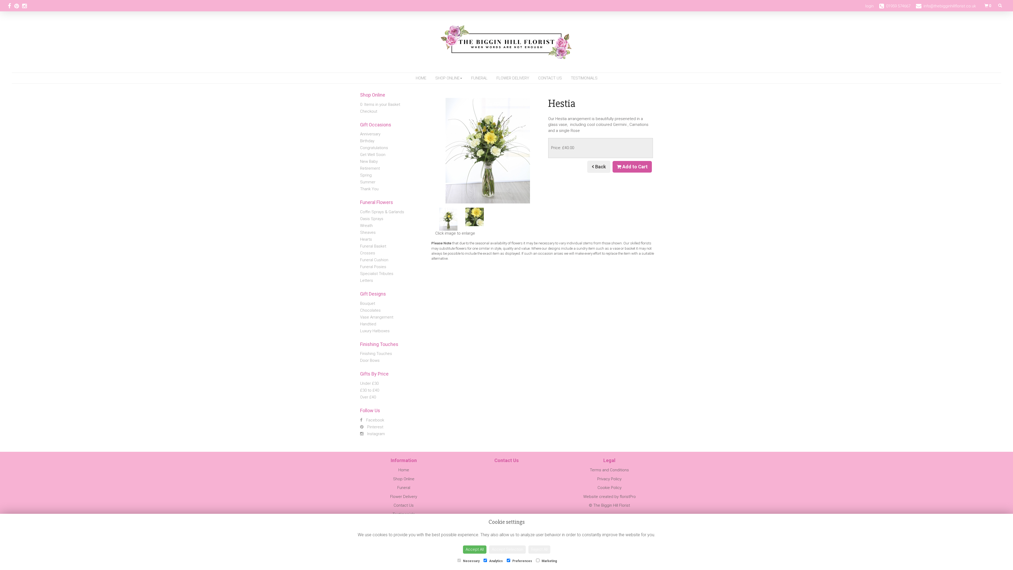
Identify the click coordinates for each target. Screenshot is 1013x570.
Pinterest (374, 427)
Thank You (369, 189)
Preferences (522, 561)
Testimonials (584, 78)
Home (421, 78)
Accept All (475, 549)
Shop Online (447, 78)
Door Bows (370, 360)
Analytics (495, 561)
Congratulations (374, 147)
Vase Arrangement (376, 317)
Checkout (368, 111)
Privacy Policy (609, 479)
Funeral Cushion (374, 260)
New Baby (369, 161)
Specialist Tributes (376, 273)
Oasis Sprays (371, 218)
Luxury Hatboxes (375, 331)
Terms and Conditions (609, 470)
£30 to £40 (369, 390)
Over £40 (368, 397)
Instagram (375, 433)
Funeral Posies (373, 266)
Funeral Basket (373, 246)
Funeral (479, 78)
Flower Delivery (512, 78)
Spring (366, 175)
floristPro (628, 496)
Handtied (368, 324)
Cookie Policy (610, 487)
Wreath (366, 225)
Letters (366, 280)
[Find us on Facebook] (11, 6)
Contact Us (550, 78)
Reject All (539, 549)
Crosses (367, 253)
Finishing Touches (376, 353)
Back (600, 166)
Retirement (370, 168)
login (869, 6)
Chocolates (370, 310)
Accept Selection (507, 549)
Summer (367, 182)
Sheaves (368, 232)
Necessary (471, 561)
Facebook (374, 420)
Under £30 (369, 383)
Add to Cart (634, 166)
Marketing (549, 561)
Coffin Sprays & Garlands (382, 212)
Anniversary (370, 134)
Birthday (367, 141)
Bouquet (367, 303)
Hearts (366, 239)
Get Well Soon (372, 154)
